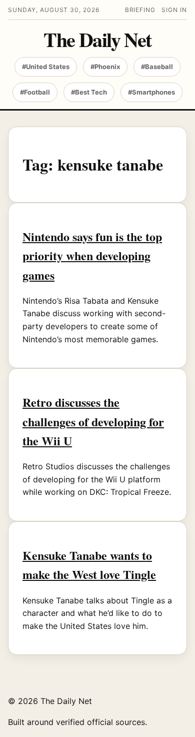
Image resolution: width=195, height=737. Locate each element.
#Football (35, 92)
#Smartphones (151, 92)
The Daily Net (97, 39)
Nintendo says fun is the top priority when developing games (92, 256)
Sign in (174, 10)
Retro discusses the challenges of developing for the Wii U (93, 421)
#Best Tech (89, 92)
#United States (46, 67)
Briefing (140, 10)
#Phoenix (105, 67)
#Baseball (157, 67)
